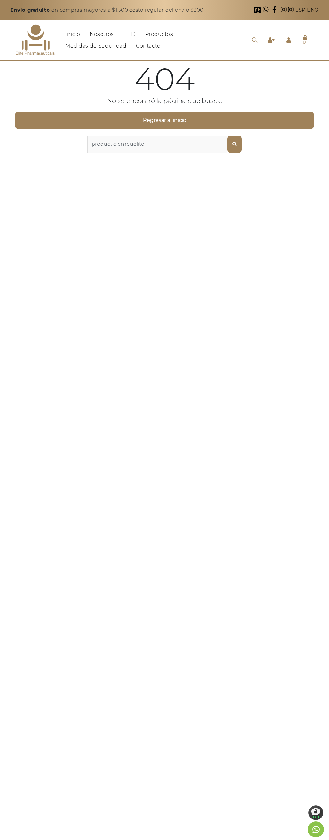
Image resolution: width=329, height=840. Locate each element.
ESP (301, 10)
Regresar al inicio (164, 120)
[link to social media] (316, 829)
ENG (313, 10)
